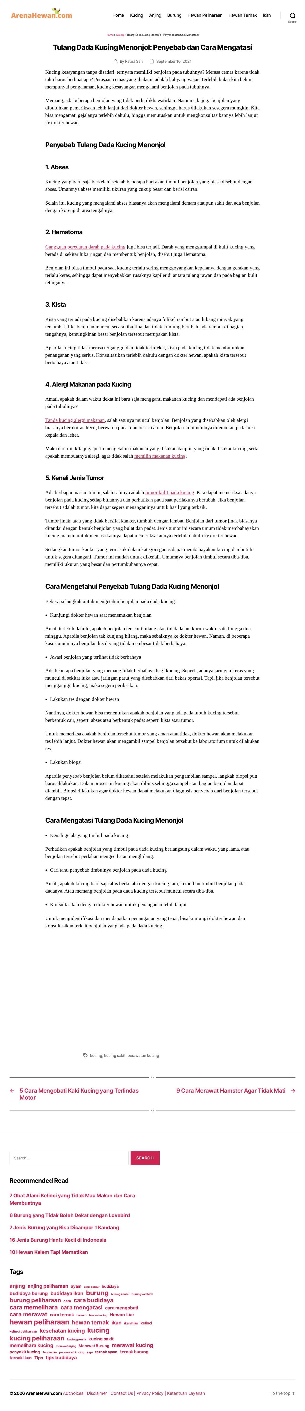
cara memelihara (34, 1307)
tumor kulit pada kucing (169, 492)
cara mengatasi (81, 1307)
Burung (174, 15)
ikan (117, 1322)
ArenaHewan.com (44, 1393)
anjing (17, 1286)
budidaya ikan (67, 1293)
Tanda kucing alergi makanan (75, 420)
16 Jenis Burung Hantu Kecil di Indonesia (58, 1240)
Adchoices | (75, 1393)
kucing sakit (115, 1055)
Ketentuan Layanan (186, 1393)
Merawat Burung (94, 1346)
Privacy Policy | (152, 1393)
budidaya (110, 1286)
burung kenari (120, 1294)
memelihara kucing (31, 1345)
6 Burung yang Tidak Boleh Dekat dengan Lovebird (70, 1215)
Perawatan (50, 1352)
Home (118, 15)
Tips (38, 1357)
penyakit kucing (25, 1351)
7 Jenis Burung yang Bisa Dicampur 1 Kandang (64, 1227)
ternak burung (134, 1351)
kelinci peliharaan (23, 1331)
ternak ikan (21, 1357)
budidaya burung (29, 1293)
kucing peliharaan (37, 1338)
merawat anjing (66, 1346)
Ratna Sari (134, 61)
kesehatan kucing (62, 1330)
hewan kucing (98, 1315)
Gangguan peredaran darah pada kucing (85, 247)
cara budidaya (93, 1300)
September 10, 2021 (173, 61)
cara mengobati (121, 1307)
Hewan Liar (122, 1315)
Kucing (136, 15)
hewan (81, 1315)
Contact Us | (124, 1393)
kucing (96, 1055)
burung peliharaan (35, 1300)
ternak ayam (106, 1352)
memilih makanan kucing (160, 456)
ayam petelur (91, 1286)
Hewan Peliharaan (205, 15)
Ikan (267, 15)
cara (67, 1301)
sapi (89, 1352)
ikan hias (131, 1323)
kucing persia (76, 1339)
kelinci (146, 1323)
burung (97, 1293)
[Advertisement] (152, 989)
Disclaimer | (99, 1393)
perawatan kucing (143, 1055)
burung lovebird (142, 1294)
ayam (76, 1286)
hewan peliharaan (39, 1322)
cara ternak (62, 1315)
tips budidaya (61, 1357)
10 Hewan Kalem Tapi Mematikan (49, 1252)
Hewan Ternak (243, 15)
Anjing (155, 15)
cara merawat (28, 1314)
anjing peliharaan (48, 1286)
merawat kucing (132, 1345)
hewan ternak (90, 1322)
